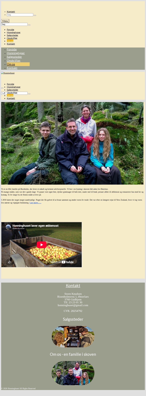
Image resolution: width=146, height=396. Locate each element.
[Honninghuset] (73, 4)
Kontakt (73, 285)
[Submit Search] (35, 15)
